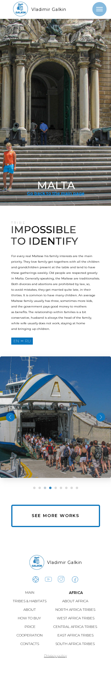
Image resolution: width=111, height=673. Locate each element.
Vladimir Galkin (49, 9)
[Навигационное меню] (99, 9)
